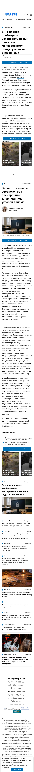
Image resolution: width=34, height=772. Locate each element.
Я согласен (17, 769)
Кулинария (7, 531)
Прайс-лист (16, 688)
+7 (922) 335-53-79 (16, 695)
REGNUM (20, 77)
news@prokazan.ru (16, 698)
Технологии (7, 183)
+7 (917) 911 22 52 (16, 682)
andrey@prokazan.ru (16, 685)
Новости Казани (8, 27)
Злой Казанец (7, 426)
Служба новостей (9, 56)
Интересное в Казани (10, 654)
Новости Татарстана (9, 521)
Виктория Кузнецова (16, 209)
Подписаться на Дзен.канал (17, 62)
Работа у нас (16, 701)
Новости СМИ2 (7, 141)
